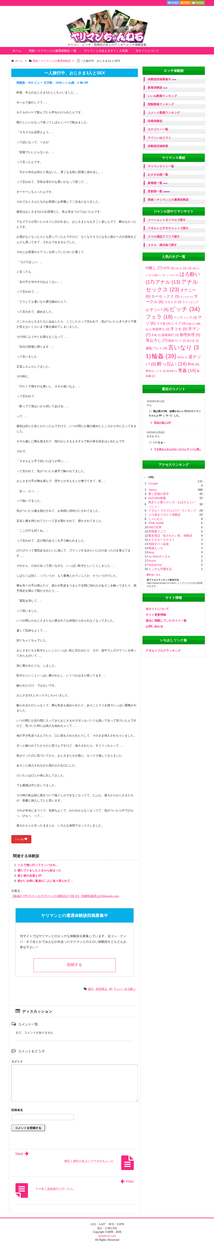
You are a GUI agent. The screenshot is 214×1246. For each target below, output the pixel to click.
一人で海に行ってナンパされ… (38, 865)
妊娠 (191, 323)
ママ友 (163, 323)
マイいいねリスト (159, 137)
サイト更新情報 (156, 614)
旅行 (91, 989)
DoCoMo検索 (157, 498)
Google (153, 483)
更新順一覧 (159, 191)
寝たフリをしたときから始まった (39, 870)
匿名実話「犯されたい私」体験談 (170, 535)
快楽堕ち (160, 329)
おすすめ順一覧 (158, 174)
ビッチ (184, 309)
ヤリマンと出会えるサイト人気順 (106, 50)
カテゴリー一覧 (158, 129)
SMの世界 (155, 527)
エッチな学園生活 (160, 569)
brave (152, 560)
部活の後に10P (162, 422)
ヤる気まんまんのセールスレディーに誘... (177, 449)
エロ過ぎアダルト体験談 (164, 514)
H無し (154, 268)
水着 (156, 335)
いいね (19, 839)
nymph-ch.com (107, 1235)
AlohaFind (155, 564)
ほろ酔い (130, 989)
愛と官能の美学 (158, 493)
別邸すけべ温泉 (158, 544)
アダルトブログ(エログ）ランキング (172, 510)
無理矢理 (190, 335)
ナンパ (118, 989)
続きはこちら (153, 574)
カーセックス (165, 296)
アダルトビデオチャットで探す (168, 228)
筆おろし (156, 340)
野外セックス (156, 371)
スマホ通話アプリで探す (164, 236)
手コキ (178, 329)
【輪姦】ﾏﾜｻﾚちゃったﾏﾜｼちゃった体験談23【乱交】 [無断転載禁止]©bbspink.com (65, 896)
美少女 (193, 340)
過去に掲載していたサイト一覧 (166, 620)
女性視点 (101, 989)
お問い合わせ (154, 626)
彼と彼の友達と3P (30, 875)
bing (151, 552)
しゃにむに (155, 519)
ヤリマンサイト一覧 (161, 166)
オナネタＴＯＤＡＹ (161, 539)
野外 (193, 364)
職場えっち (155, 548)
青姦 (187, 370)
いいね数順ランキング (162, 95)
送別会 (182, 357)
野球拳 (172, 371)
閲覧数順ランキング (161, 104)
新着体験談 (157, 87)
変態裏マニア (157, 531)
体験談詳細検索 (158, 145)
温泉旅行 (170, 335)
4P (110, 989)
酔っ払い (172, 363)
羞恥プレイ (156, 348)
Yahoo (152, 489)
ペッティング (185, 317)
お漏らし (158, 275)
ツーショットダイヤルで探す (167, 219)
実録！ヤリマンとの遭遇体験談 (168, 199)
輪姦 (164, 356)
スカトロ (172, 302)
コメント (17, 1061)
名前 (74, 1110)
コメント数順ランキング (164, 112)
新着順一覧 (157, 182)
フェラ (159, 317)
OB (178, 268)
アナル (167, 282)
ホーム (17, 50)
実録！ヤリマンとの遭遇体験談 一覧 (52, 50)
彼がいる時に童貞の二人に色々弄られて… (45, 880)
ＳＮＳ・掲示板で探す (162, 244)
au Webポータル (159, 556)
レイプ (178, 323)
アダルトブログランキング (163, 650)
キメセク (186, 297)
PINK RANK (156, 523)
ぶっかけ (172, 275)
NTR (168, 268)
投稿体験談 (155, 120)
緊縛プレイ (177, 340)
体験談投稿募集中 (162, 79)
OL (187, 268)
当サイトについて (147, 50)
